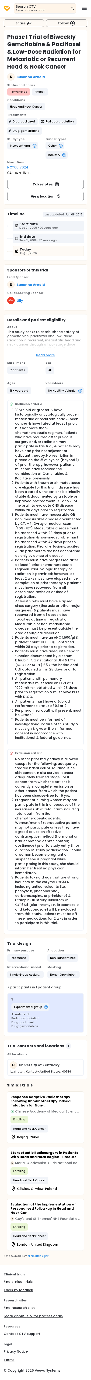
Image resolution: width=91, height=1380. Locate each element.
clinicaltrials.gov (38, 1256)
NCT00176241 (18, 167)
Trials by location (18, 1290)
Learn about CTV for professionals (33, 1316)
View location (43, 196)
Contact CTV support (22, 1333)
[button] (26, 106)
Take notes (43, 184)
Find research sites (19, 1307)
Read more (45, 355)
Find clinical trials (18, 1281)
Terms (9, 1359)
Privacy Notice (16, 1351)
